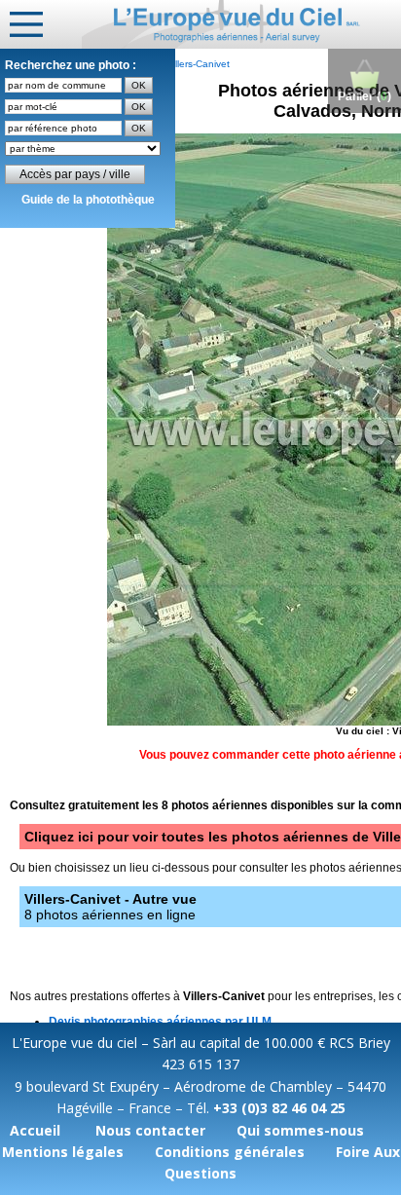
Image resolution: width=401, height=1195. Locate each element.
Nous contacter (150, 1130)
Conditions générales (230, 1151)
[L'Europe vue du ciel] (241, 24)
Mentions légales (63, 1151)
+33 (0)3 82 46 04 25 (279, 1108)
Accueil (35, 1130)
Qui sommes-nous (300, 1130)
